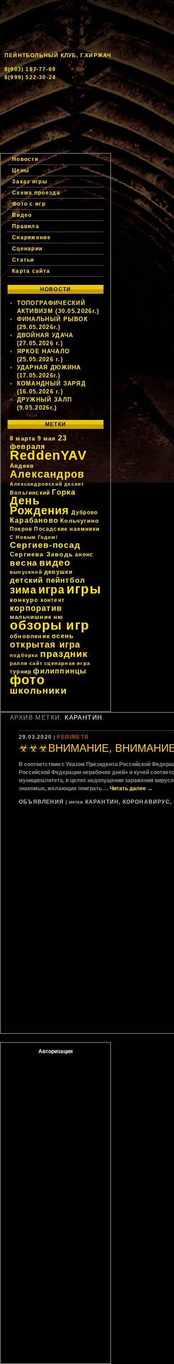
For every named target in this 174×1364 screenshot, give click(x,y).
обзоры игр (49, 625)
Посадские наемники (66, 529)
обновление (30, 636)
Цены (126, 139)
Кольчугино (79, 520)
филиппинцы (60, 671)
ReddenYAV (48, 455)
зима (23, 590)
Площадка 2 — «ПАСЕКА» (56, 139)
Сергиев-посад (45, 545)
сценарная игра (67, 663)
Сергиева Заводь (41, 554)
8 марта (22, 438)
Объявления (41, 802)
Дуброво (84, 512)
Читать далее (131, 788)
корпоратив (36, 608)
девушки (58, 571)
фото (27, 679)
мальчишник (31, 617)
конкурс (24, 599)
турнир (20, 671)
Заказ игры (37, 147)
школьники (38, 690)
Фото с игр (29, 204)
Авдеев (22, 465)
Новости (83, 121)
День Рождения (40, 506)
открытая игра (45, 644)
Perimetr (73, 737)
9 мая (46, 438)
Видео (22, 215)
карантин (102, 802)
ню (58, 617)
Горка (63, 491)
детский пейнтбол (47, 580)
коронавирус (146, 802)
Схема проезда (36, 193)
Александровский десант (47, 484)
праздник (64, 653)
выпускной (26, 572)
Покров (21, 529)
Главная (34, 121)
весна (23, 563)
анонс (84, 554)
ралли (19, 663)
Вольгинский (30, 493)
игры (83, 588)
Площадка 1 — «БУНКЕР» (56, 130)
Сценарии (27, 249)
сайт (35, 663)
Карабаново (34, 520)
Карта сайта (31, 271)
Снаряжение (31, 237)
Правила (25, 226)
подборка (24, 655)
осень (63, 636)
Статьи (23, 260)
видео (54, 562)
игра (51, 590)
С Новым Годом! (34, 537)
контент (53, 600)
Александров (47, 474)
